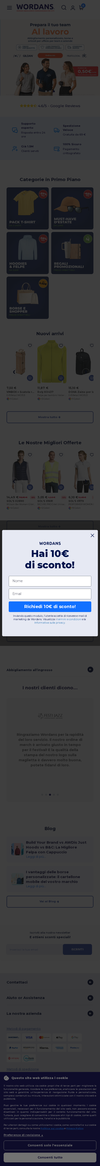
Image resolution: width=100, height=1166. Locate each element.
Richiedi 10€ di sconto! (50, 606)
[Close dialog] (92, 535)
